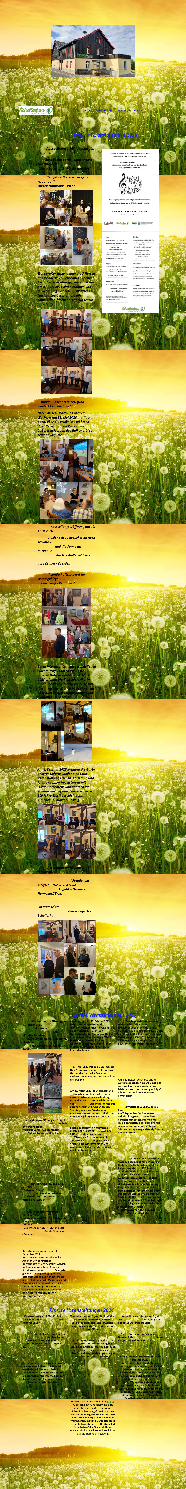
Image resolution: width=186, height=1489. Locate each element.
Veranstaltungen (122, 110)
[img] (93, 51)
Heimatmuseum (103, 110)
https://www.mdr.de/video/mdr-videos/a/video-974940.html (137, 1211)
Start (79, 110)
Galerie (88, 110)
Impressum (139, 110)
